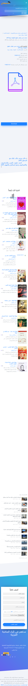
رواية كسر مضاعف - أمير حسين (9, 242)
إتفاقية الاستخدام (8, 685)
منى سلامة (14, 302)
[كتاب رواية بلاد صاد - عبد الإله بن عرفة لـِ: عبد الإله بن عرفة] (22, 337)
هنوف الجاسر (13, 366)
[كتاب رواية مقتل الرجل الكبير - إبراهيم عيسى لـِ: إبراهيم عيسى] (22, 290)
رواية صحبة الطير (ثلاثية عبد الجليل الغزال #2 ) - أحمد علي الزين (10, 214)
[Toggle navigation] (26, 3)
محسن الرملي (14, 350)
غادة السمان (13, 318)
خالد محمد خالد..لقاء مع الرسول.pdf (18, 159)
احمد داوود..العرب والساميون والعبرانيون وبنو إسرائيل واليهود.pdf (14, 164)
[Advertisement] (14, 108)
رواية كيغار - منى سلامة (11, 300)
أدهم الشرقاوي (11, 259)
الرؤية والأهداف (24, 685)
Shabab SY (11, 648)
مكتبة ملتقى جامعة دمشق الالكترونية (18, 33)
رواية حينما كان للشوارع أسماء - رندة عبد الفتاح (9, 270)
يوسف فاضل (14, 230)
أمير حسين (12, 245)
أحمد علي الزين (13, 217)
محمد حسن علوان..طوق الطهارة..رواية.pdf (17, 38)
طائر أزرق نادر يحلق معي (12, 228)
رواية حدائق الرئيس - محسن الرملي (10, 347)
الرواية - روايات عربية (23, 35)
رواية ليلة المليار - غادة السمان (9, 316)
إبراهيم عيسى (13, 288)
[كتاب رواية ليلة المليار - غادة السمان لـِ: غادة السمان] (22, 321)
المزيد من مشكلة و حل (23, 527)
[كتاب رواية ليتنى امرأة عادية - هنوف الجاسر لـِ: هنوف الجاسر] (22, 366)
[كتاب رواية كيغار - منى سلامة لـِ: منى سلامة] (22, 306)
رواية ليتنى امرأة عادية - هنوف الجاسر (10, 363)
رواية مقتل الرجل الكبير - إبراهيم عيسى (11, 285)
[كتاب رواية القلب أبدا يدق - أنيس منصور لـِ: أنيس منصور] (21, 203)
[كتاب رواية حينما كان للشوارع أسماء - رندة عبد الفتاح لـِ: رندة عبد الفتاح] (21, 275)
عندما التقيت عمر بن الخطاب (10, 256)
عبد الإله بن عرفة (13, 335)
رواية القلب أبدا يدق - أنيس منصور (10, 198)
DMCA (2, 685)
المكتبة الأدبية (6, 33)
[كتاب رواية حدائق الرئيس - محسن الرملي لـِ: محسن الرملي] (22, 352)
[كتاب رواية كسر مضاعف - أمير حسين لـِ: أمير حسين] (21, 246)
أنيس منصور (13, 201)
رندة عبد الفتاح (13, 273)
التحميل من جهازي (7, 612)
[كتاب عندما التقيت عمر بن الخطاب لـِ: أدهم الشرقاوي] (21, 255)
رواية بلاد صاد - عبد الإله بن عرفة (10, 332)
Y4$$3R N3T (17, 55)
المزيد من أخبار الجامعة (23, 558)
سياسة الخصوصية (16, 685)
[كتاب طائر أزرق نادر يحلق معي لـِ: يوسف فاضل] (22, 233)
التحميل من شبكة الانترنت (18, 612)
